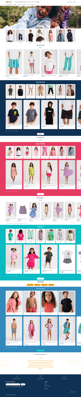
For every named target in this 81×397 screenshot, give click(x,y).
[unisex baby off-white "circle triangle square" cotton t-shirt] (49, 61)
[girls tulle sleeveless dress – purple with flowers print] (67, 172)
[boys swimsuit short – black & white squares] (14, 328)
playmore (9, 394)
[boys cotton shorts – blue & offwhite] (14, 61)
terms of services (16, 386)
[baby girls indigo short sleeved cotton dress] (34, 210)
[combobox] (27, 2)
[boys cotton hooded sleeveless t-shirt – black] (49, 112)
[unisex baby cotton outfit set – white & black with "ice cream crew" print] (67, 257)
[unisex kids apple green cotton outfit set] (31, 172)
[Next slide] (74, 79)
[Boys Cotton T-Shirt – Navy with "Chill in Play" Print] (14, 112)
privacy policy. (20, 386)
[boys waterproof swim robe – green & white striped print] (67, 328)
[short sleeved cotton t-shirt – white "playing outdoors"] (49, 172)
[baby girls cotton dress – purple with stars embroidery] (23, 210)
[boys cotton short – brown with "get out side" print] (67, 112)
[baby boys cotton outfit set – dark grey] (49, 257)
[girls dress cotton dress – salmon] (14, 172)
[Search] (38, 1)
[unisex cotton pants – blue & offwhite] (67, 61)
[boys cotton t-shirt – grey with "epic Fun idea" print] (31, 112)
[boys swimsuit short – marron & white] (31, 61)
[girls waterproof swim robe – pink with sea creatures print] (31, 328)
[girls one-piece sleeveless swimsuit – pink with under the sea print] (49, 328)
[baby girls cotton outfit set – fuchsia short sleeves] (31, 257)
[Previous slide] (72, 79)
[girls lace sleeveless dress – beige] (46, 210)
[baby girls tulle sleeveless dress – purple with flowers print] (11, 210)
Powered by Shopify (13, 394)
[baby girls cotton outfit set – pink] (14, 257)
